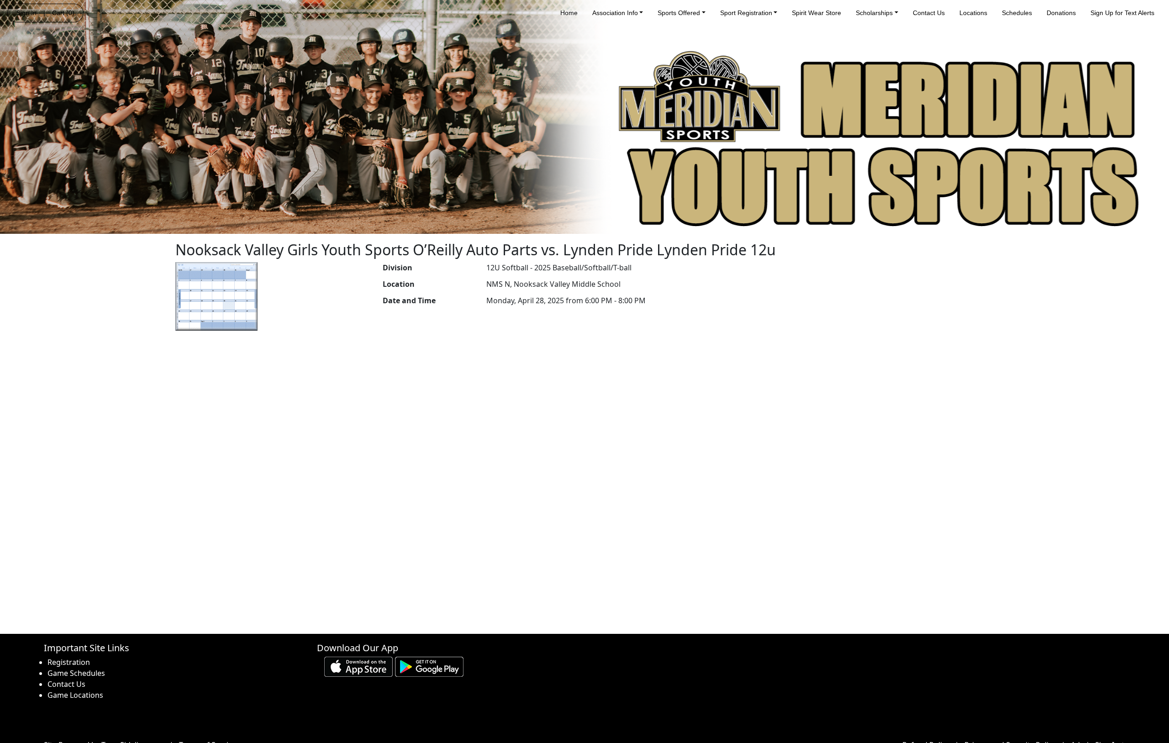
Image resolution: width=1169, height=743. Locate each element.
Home (569, 12)
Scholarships (874, 12)
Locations (973, 12)
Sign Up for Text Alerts (1122, 12)
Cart (63, 12)
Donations (1061, 12)
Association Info (615, 12)
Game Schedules (76, 673)
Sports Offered (679, 12)
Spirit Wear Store (816, 12)
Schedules (1017, 12)
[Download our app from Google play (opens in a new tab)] (429, 666)
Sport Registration (746, 12)
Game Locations (75, 695)
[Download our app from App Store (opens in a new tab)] (358, 666)
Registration (68, 662)
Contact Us (929, 12)
